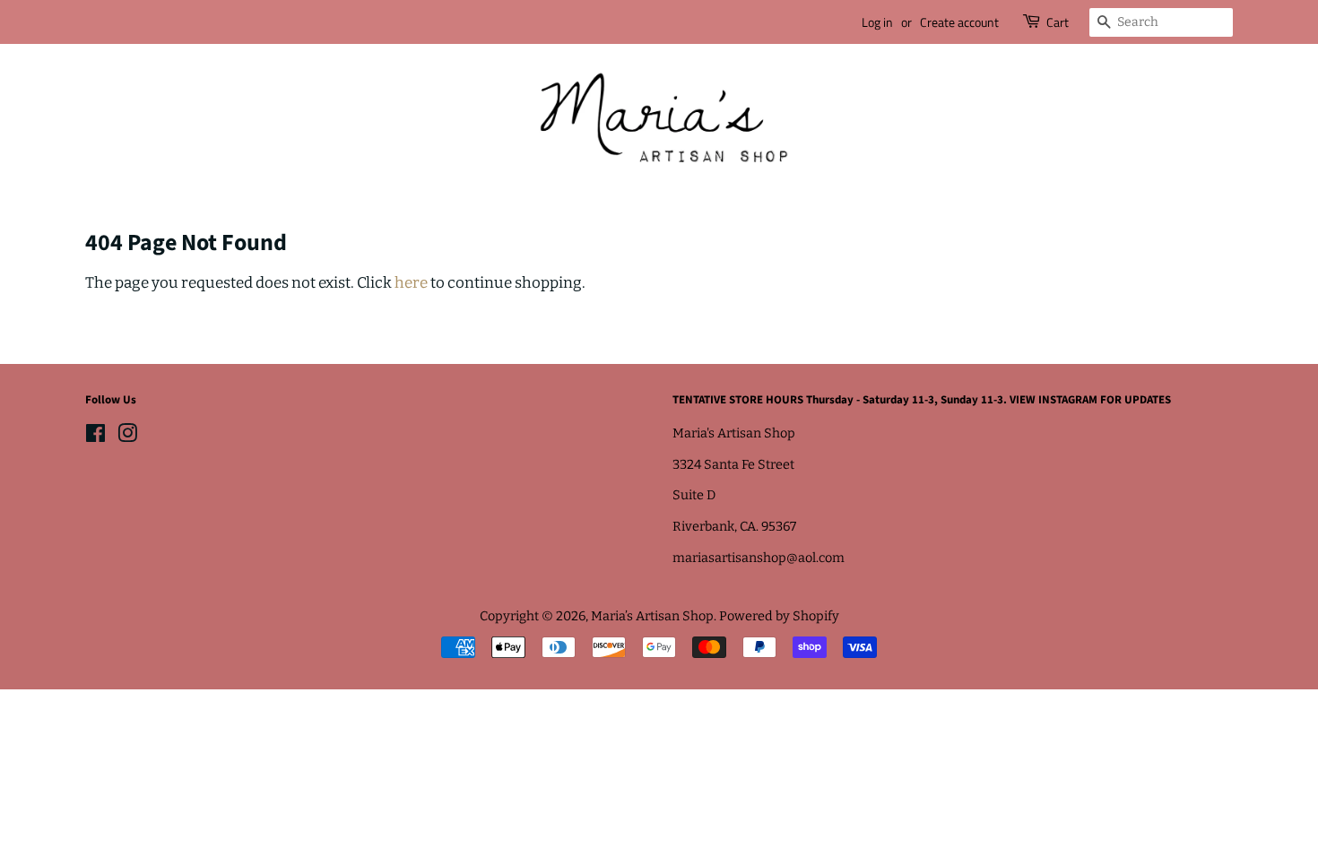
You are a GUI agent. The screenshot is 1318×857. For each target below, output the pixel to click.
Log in (877, 22)
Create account (959, 22)
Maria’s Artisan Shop (652, 616)
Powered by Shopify (779, 616)
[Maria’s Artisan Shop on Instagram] (127, 436)
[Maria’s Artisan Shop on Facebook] (95, 436)
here (411, 282)
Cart (1057, 22)
